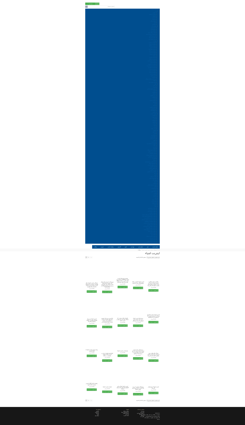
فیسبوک (98, 413)
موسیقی (154, 19)
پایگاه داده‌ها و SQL (152, 150)
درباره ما (142, 411)
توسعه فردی (154, 201)
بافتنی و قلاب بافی (152, 32)
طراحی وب (153, 135)
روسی (154, 123)
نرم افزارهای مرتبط (125, 412)
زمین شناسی (153, 95)
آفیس (154, 133)
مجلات (155, 206)
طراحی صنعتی (152, 54)
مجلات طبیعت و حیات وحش (150, 242)
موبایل (154, 160)
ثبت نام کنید (87, 1)
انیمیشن (154, 17)
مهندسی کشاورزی (152, 64)
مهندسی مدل (153, 74)
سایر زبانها (153, 128)
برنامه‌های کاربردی (152, 165)
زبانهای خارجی (154, 113)
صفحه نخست (154, 9)
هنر (156, 11)
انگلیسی (154, 115)
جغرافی (154, 97)
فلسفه (154, 105)
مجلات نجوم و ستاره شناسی (150, 223)
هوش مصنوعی (152, 153)
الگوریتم (154, 158)
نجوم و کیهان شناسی (151, 88)
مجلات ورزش (153, 237)
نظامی (155, 186)
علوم (156, 83)
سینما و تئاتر (153, 21)
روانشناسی (153, 108)
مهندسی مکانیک (152, 45)
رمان (156, 198)
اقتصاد (154, 102)
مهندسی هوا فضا (152, 49)
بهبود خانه (155, 179)
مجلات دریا (153, 234)
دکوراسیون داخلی (153, 178)
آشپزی (155, 181)
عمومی (154, 112)
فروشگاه (142, 415)
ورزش (155, 173)
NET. (154, 145)
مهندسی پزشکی (152, 50)
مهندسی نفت (153, 62)
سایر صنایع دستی (152, 39)
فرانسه (154, 117)
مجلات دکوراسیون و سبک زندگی (149, 216)
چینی (155, 125)
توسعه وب (153, 141)
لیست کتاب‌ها (141, 414)
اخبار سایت (142, 412)
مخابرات (154, 77)
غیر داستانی (154, 203)
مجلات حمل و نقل (152, 231)
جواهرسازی (153, 29)
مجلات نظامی (153, 232)
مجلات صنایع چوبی (152, 208)
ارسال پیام (97, 415)
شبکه (154, 148)
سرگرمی (155, 196)
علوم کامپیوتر (153, 166)
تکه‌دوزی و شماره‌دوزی (151, 34)
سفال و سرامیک (152, 37)
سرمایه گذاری (154, 191)
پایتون (154, 140)
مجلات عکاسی (152, 213)
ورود (92, 1)
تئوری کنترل (153, 75)
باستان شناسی (152, 100)
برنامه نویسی (153, 138)
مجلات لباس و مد (152, 209)
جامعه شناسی (153, 107)
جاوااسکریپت (153, 136)
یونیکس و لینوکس (152, 156)
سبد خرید (127, 414)
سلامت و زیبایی (153, 176)
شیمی (154, 90)
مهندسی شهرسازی (152, 60)
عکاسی (154, 12)
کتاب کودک (154, 199)
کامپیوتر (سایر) (152, 168)
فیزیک (154, 87)
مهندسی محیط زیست (151, 65)
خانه (159, 250)
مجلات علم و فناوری (151, 224)
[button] (152, 291)
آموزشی (155, 194)
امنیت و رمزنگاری (152, 151)
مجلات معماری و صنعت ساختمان (149, 219)
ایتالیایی (154, 122)
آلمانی (154, 118)
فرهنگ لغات (153, 110)
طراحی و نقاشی (152, 14)
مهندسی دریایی (152, 70)
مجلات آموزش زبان (151, 241)
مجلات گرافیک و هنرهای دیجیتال (149, 214)
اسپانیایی (154, 120)
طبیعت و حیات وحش (152, 184)
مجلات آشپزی (153, 239)
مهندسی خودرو (152, 57)
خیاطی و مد (153, 30)
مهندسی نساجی (152, 72)
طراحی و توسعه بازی (151, 143)
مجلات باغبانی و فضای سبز (150, 218)
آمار (155, 103)
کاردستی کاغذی (152, 35)
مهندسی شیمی (152, 52)
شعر (155, 22)
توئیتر (98, 414)
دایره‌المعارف (154, 188)
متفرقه (155, 204)
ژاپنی (155, 127)
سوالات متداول (126, 411)
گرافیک (154, 16)
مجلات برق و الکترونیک (151, 228)
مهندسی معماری (152, 42)
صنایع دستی (154, 26)
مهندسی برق (153, 47)
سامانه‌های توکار (152, 163)
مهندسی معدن (153, 69)
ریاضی (154, 85)
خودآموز (155, 183)
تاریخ (155, 98)
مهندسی (155, 40)
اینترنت (155, 193)
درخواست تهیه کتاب (140, 413)
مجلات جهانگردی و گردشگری (149, 226)
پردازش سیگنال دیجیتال (151, 79)
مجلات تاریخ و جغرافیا (151, 236)
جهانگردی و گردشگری (152, 171)
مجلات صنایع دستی (152, 211)
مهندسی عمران (152, 44)
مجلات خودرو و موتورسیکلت (150, 229)
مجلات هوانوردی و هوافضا (150, 221)
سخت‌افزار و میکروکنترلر (150, 161)
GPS (155, 80)
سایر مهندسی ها (152, 82)
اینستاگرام (97, 412)
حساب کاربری (126, 415)
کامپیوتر (155, 130)
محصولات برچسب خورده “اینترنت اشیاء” (149, 250)
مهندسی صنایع (153, 59)
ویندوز (154, 146)
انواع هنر (154, 24)
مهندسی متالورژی (152, 67)
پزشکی (154, 93)
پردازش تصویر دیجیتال (151, 155)
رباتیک (154, 55)
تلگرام (98, 411)
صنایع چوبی (153, 27)
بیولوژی (154, 92)
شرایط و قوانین (126, 413)
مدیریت (155, 189)
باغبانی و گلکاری (153, 170)
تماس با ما (142, 416)
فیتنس (155, 175)
